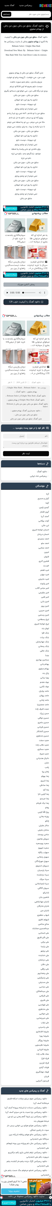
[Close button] (50, 1197)
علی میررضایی (43, 1018)
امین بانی (45, 601)
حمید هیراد (44, 753)
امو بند (46, 565)
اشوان (46, 556)
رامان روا (45, 771)
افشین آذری (44, 561)
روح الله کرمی (43, 812)
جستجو (6, 14)
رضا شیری (45, 780)
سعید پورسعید (42, 843)
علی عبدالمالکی (42, 991)
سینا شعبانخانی (42, 883)
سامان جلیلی (43, 830)
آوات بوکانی (43, 521)
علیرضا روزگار (43, 1040)
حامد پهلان (44, 695)
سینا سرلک (44, 879)
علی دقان (45, 964)
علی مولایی (44, 1013)
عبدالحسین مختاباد (40, 928)
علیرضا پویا (44, 1036)
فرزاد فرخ (45, 1058)
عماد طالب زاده (42, 1054)
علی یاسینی (43, 1027)
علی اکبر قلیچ (43, 937)
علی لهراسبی (43, 1004)
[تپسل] (1, 1197)
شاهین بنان (44, 897)
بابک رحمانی (43, 646)
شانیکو (46, 892)
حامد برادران (44, 691)
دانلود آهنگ (36, 382)
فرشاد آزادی (44, 1067)
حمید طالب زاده (42, 745)
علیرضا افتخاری (42, 1031)
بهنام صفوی (32, 392)
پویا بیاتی (44, 677)
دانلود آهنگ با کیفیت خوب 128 (24, 301)
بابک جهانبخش (42, 641)
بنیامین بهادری (42, 659)
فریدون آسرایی (42, 1080)
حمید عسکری (43, 749)
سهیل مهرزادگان (42, 861)
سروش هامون (43, 839)
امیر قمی (45, 597)
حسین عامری (43, 722)
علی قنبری (44, 1000)
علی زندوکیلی (43, 977)
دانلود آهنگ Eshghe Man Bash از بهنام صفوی (26, 400)
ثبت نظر (26, 453)
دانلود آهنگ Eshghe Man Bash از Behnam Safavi (26, 396)
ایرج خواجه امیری (41, 624)
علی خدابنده (44, 955)
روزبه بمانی (44, 816)
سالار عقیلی (44, 825)
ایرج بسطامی (43, 619)
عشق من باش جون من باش (25, 37)
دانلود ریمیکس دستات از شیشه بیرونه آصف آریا (25, 1107)
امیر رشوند (44, 583)
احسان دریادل (43, 534)
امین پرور (45, 606)
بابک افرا (45, 633)
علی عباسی (44, 986)
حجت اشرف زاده (42, 709)
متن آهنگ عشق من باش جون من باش (26, 419)
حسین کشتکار (43, 731)
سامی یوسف (43, 834)
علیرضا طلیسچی (42, 1045)
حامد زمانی (44, 700)
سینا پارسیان (43, 870)
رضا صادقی (44, 785)
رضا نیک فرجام (42, 803)
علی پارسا (45, 946)
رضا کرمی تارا (43, 794)
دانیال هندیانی (42, 758)
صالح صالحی (43, 924)
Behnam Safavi (30, 387)
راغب (47, 767)
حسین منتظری (42, 736)
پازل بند (45, 673)
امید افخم (44, 570)
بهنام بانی (44, 664)
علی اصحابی (43, 933)
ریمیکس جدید (25, 5)
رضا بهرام (45, 776)
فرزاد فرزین (44, 1063)
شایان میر (44, 910)
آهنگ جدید (9, 5)
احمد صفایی (43, 547)
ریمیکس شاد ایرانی (38, 476)
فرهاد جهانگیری (42, 1072)
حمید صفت (44, 740)
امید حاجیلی (43, 579)
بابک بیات (44, 637)
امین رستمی (43, 615)
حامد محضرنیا (43, 704)
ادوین (46, 552)
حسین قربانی (43, 727)
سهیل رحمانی (43, 857)
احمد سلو (45, 543)
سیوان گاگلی (43, 888)
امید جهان (44, 574)
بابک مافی (44, 650)
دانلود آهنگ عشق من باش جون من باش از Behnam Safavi (27, 405)
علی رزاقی (45, 969)
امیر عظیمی (44, 592)
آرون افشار (44, 512)
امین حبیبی (44, 610)
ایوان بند (45, 628)
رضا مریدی (44, 798)
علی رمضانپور (43, 973)
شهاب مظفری (43, 915)
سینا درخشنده (43, 874)
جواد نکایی (44, 686)
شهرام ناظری (43, 919)
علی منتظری (43, 1009)
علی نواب (45, 1022)
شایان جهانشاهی (42, 901)
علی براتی (45, 942)
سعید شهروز (43, 848)
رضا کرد (46, 789)
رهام (47, 807)
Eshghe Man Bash (15, 387)
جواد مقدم (44, 682)
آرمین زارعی (44, 507)
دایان (47, 762)
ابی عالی (45, 525)
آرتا (47, 494)
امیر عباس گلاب (42, 588)
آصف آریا (45, 516)
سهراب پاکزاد (43, 852)
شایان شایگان (43, 906)
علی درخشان (43, 960)
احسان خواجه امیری (40, 529)
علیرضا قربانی (43, 1049)
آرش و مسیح (43, 498)
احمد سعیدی (43, 538)
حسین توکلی (43, 718)
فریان (46, 1076)
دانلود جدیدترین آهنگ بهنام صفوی (26, 410)
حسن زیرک (44, 713)
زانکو (47, 821)
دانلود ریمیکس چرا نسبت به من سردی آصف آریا (26, 1112)
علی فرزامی (44, 995)
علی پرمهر (45, 951)
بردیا (47, 655)
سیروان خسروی (42, 865)
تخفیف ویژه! (13, 1191)
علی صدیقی (44, 982)
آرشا (47, 503)
